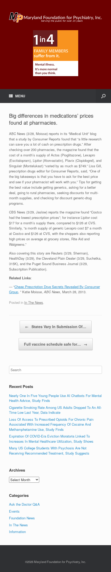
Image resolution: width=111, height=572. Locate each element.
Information (17, 531)
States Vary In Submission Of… (55, 326)
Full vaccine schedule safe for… (55, 344)
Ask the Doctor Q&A (24, 504)
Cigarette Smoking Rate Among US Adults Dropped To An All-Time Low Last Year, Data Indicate (55, 410)
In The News (33, 302)
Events (14, 511)
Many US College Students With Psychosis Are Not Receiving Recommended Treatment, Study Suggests (49, 451)
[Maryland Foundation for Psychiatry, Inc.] (55, 17)
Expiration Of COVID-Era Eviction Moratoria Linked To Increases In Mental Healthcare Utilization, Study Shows (51, 439)
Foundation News (22, 517)
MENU (20, 95)
